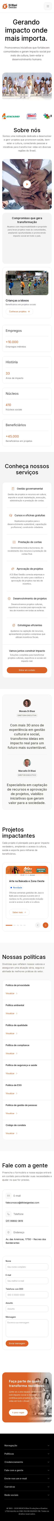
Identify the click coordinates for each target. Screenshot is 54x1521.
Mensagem (11, 1317)
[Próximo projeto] (45, 925)
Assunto (9, 1303)
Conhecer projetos (17, 311)
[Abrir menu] (48, 6)
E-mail (8, 1275)
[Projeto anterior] (38, 925)
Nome (8, 1261)
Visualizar (10, 993)
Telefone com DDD (14, 1289)
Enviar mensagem (17, 1343)
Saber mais (18, 912)
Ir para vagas (18, 1412)
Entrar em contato (27, 670)
